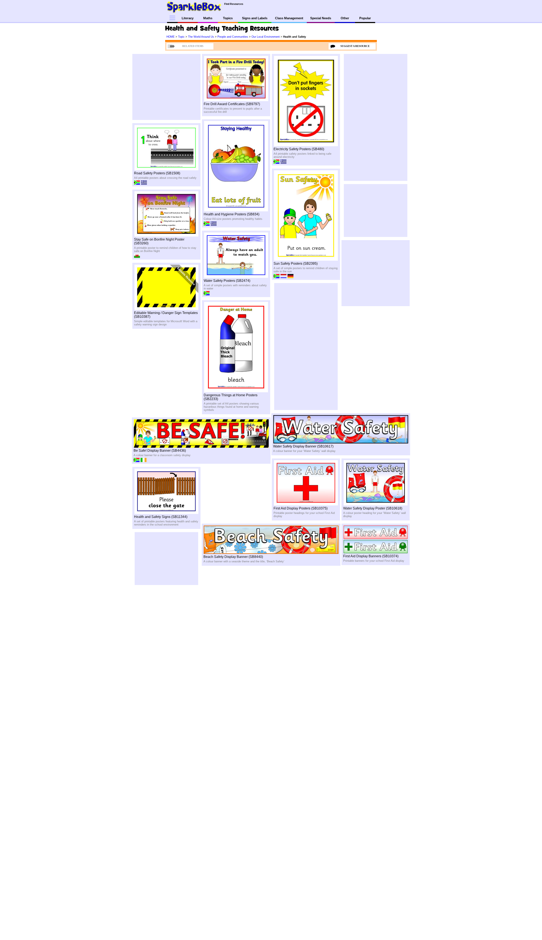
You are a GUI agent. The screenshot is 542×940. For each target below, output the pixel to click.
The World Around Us (201, 36)
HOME (171, 36)
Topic (181, 36)
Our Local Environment (266, 36)
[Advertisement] (110, 89)
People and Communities (233, 36)
